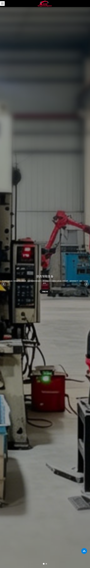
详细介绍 (45, 290)
